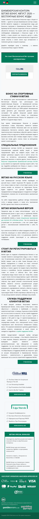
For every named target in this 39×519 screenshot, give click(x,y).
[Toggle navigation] (35, 2)
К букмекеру (27, 173)
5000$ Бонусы (19, 394)
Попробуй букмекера (19, 74)
